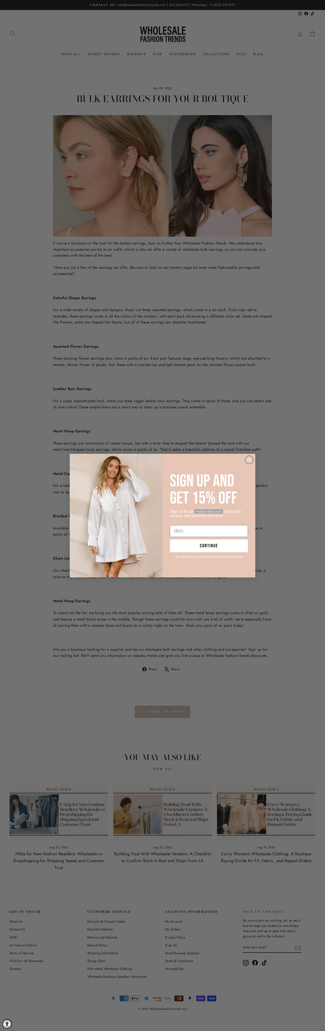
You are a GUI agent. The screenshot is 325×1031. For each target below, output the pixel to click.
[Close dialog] (249, 460)
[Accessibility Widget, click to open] (7, 1024)
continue (209, 546)
